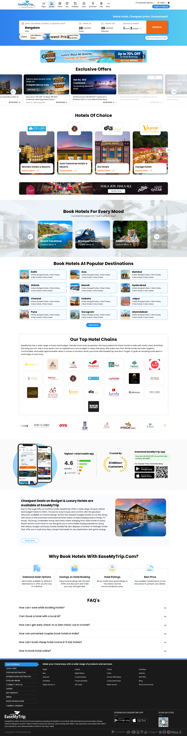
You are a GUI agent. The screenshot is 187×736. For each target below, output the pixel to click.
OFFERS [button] (9, 678)
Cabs (109, 663)
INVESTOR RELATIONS (15, 691)
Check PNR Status (114, 667)
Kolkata (86, 288)
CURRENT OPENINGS (14, 695)
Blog (141, 670)
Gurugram (87, 301)
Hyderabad (139, 275)
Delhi (34, 261)
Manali (85, 275)
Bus (44, 663)
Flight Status (79, 663)
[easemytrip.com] (27, 7)
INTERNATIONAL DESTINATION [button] (18, 666)
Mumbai (137, 261)
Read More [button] (30, 530)
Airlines (142, 663)
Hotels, (34, 264)
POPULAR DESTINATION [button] (16, 662)
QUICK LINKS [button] (11, 658)
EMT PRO (142, 667)
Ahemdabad (139, 301)
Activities (46, 670)
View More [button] (93, 315)
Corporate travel (114, 670)
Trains (109, 659)
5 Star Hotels (47, 267)
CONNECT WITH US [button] (14, 674)
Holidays (142, 659)
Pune (34, 301)
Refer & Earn (112, 674)
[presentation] (19, 151)
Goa (84, 261)
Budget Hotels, (43, 264)
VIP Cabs (78, 674)
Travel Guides (80, 667)
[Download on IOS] (140, 712)
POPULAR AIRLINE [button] (13, 670)
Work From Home (146, 674)
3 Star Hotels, (54, 264)
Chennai (36, 288)
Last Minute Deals (36, 36)
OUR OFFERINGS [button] (13, 654)
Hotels (77, 659)
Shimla (35, 275)
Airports (46, 667)
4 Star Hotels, (36, 267)
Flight (45, 659)
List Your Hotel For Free (156, 38)
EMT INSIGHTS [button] (12, 682)
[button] (174, 92)
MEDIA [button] (8, 686)
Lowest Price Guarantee (72, 36)
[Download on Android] (122, 711)
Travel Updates (81, 670)
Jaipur (136, 288)
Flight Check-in (49, 674)
